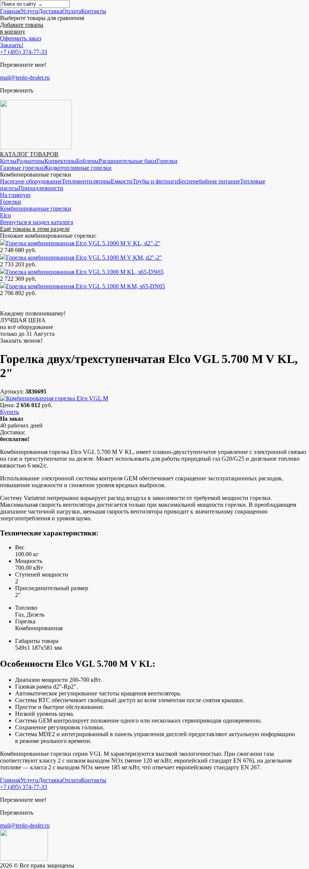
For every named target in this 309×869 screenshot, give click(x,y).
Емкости (122, 181)
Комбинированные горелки (35, 208)
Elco (5, 215)
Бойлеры (87, 161)
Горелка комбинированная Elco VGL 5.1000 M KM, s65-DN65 (85, 286)
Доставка (50, 11)
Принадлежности (40, 188)
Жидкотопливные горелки (77, 168)
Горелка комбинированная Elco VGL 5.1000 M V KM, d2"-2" (84, 257)
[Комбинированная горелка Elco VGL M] (54, 398)
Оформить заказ (20, 38)
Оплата (71, 11)
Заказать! (11, 45)
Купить (9, 412)
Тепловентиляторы (86, 181)
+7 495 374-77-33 (23, 52)
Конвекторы (60, 161)
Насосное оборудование (31, 181)
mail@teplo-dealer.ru (25, 77)
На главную (15, 195)
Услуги (29, 11)
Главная (10, 11)
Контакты (93, 11)
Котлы (8, 161)
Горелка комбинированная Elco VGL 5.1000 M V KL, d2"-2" (83, 243)
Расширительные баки (127, 161)
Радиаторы (30, 161)
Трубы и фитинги (155, 181)
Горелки (166, 161)
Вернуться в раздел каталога (36, 222)
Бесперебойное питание (209, 181)
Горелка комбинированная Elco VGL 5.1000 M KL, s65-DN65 (85, 272)
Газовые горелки (21, 168)
